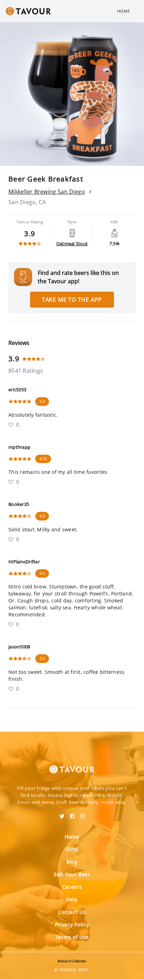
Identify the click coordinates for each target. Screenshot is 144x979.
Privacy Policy (72, 924)
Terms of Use (72, 937)
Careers (72, 887)
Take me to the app (72, 299)
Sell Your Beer (72, 874)
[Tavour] (72, 765)
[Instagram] (82, 814)
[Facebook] (72, 814)
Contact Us (72, 912)
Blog (72, 861)
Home (123, 11)
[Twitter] (62, 814)
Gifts (72, 849)
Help (72, 899)
